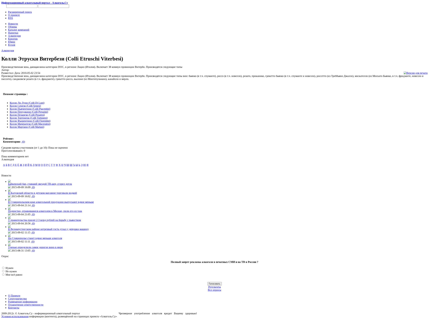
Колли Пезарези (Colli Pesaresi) (27, 114)
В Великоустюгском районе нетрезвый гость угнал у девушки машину (48, 229)
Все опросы (214, 290)
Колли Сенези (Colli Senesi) (25, 105)
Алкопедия (7, 50)
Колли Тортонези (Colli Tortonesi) (29, 117)
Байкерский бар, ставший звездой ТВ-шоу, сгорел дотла (40, 183)
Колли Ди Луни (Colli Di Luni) (27, 102)
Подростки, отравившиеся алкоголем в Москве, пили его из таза (45, 211)
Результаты (214, 286)
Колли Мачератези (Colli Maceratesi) (30, 123)
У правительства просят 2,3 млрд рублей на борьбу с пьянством (44, 220)
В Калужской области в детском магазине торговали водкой (42, 193)
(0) (23, 141)
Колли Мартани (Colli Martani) (27, 126)
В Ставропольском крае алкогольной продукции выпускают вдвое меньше (51, 202)
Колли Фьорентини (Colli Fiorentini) (30, 120)
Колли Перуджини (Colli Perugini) (29, 111)
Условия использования (14, 316)
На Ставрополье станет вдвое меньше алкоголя (35, 238)
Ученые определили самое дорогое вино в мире (35, 247)
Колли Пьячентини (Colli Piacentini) (30, 108)
